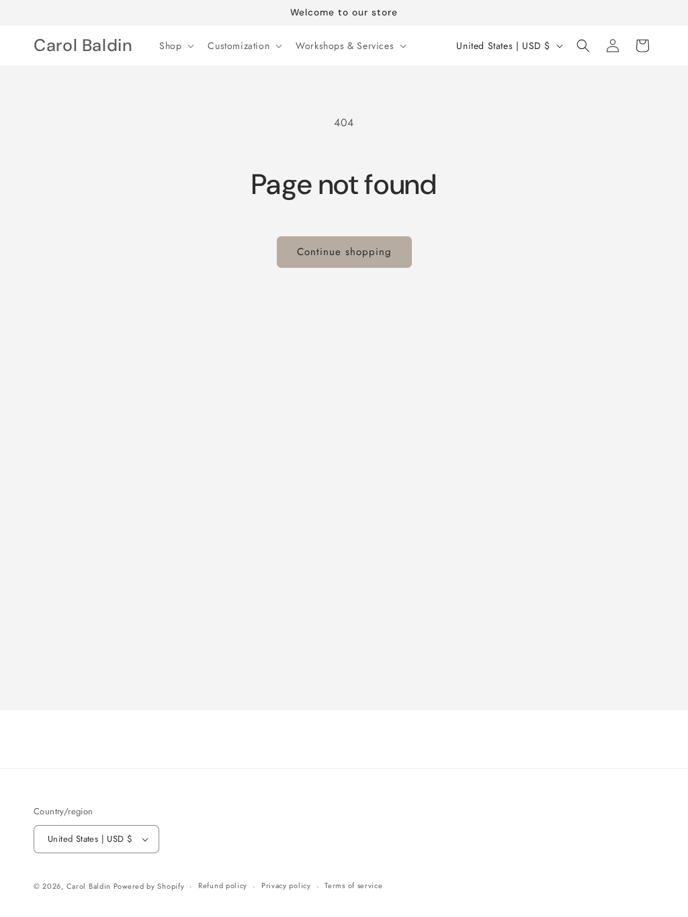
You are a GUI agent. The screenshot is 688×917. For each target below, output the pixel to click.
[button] (175, 46)
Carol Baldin (90, 886)
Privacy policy (286, 885)
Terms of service (353, 885)
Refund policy (222, 885)
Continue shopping (344, 251)
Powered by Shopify (149, 886)
